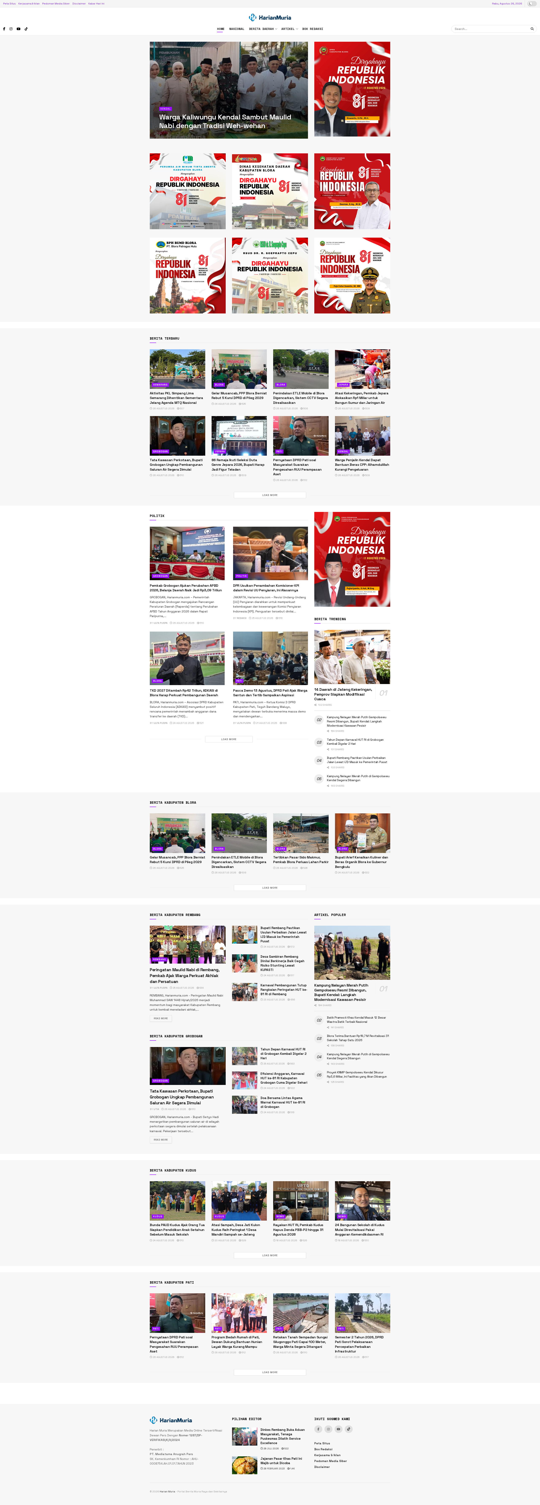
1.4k (292, 1468)
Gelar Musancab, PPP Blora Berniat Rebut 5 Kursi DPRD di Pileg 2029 (239, 395)
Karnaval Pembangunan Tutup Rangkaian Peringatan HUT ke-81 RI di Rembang (284, 989)
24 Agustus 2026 (183, 723)
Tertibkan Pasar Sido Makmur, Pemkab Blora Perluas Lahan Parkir (300, 859)
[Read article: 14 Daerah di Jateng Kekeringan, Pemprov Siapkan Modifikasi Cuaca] (352, 657)
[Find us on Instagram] (10, 29)
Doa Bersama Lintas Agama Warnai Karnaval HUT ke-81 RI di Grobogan (283, 1102)
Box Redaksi (312, 29)
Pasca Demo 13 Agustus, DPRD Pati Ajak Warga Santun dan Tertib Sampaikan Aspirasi (270, 692)
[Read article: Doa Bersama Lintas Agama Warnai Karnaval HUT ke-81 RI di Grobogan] (244, 1105)
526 (304, 1240)
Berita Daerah (261, 29)
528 (305, 867)
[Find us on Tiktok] (349, 1429)
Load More (270, 495)
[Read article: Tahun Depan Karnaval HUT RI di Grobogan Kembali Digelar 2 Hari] (244, 1056)
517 (292, 975)
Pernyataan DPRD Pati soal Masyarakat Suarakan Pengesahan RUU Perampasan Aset (297, 467)
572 (292, 946)
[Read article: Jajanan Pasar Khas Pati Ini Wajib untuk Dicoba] (244, 1465)
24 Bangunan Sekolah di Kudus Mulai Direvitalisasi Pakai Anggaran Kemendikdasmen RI (360, 1230)
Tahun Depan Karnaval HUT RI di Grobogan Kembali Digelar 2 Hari (355, 742)
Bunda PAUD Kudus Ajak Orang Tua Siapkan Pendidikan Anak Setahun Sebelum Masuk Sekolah (177, 1230)
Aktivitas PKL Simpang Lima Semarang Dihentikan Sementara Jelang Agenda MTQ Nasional (176, 398)
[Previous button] (153, 90)
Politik (241, 575)
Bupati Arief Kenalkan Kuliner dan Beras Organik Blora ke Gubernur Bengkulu (361, 862)
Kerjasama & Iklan (29, 3)
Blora (165, 108)
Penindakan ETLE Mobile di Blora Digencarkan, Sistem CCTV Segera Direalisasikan (300, 398)
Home (221, 29)
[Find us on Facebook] (4, 29)
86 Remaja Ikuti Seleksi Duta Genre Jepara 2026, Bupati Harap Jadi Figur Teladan (238, 465)
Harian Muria (167, 1491)
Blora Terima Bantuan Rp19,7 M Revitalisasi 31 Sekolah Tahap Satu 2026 (224, 121)
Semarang (160, 384)
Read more (163, 1018)
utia (156, 1109)
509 (367, 408)
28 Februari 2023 (274, 1468)
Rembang (159, 959)
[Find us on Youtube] (18, 29)
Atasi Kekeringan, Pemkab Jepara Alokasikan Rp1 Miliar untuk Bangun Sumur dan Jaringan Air (362, 398)
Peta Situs (9, 3)
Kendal (343, 451)
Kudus (157, 1216)
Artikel (288, 29)
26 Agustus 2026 (163, 408)
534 (201, 987)
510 (181, 475)
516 (280, 618)
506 (305, 408)
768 (210, 135)
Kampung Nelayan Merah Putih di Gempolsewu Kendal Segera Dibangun (358, 778)
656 (292, 999)
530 (366, 1240)
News (280, 1216)
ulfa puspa (170, 135)
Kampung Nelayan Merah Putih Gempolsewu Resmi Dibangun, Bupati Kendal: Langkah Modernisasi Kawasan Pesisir (356, 721)
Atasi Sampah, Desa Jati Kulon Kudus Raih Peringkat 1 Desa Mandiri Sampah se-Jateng (236, 1230)
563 (292, 1063)
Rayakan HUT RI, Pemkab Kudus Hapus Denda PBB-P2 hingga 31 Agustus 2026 (298, 1230)
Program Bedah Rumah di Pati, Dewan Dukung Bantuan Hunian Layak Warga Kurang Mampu (237, 1342)
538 (284, 723)
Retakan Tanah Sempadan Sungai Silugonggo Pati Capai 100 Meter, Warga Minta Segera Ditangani (300, 1342)
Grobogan (160, 451)
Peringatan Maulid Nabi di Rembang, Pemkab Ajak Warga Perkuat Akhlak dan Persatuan (184, 975)
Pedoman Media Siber (56, 3)
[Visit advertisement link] (352, 89)
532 (366, 872)
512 (305, 480)
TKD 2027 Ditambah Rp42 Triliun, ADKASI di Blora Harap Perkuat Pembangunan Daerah (184, 692)
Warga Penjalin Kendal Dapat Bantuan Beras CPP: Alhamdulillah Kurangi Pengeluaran (362, 465)
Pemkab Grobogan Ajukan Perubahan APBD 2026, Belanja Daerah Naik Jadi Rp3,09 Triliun (186, 587)
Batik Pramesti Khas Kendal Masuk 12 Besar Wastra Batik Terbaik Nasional (356, 1020)
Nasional (236, 29)
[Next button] (305, 90)
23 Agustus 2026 (274, 999)
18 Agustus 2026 (286, 1240)
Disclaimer (79, 3)
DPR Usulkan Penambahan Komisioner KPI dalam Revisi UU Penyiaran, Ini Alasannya (266, 587)
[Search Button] (533, 29)
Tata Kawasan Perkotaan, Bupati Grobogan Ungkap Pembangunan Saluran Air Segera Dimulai (176, 465)
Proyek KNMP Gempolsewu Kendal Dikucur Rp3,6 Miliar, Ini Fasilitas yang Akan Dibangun (357, 1074)
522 (292, 1088)
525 (243, 403)
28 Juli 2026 (271, 1448)
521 (201, 723)
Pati (279, 451)
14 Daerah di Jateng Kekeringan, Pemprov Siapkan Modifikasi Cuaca (343, 694)
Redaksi (242, 618)
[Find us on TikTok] (26, 29)
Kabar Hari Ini (96, 3)
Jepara (343, 384)
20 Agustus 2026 (225, 1240)
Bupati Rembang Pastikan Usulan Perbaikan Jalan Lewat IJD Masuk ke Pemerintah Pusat (357, 760)
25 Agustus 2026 (262, 618)
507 (181, 408)
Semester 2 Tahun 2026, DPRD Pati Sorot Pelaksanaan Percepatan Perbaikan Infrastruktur (359, 1344)
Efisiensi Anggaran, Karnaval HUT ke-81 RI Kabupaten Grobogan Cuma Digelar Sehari (284, 1078)
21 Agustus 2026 (192, 135)
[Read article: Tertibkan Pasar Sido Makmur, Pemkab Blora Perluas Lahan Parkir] (301, 833)
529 (243, 1240)
